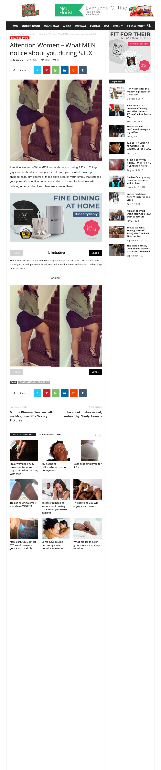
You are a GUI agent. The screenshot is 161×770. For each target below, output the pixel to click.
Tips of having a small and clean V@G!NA (23, 504)
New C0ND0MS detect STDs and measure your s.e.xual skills (23, 545)
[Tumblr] (83, 70)
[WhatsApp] (55, 70)
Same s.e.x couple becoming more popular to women (53, 545)
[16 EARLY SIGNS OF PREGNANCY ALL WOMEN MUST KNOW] (116, 148)
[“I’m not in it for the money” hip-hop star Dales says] (116, 93)
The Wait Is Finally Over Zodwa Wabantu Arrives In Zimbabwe (139, 248)
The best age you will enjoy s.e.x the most (86, 504)
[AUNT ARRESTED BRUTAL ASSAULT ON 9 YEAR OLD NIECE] (116, 164)
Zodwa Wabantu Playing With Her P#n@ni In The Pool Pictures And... (138, 232)
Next (94, 252)
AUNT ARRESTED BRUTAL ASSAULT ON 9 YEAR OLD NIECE (139, 163)
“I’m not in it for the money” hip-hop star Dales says (138, 91)
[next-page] (100, 435)
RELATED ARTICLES (23, 434)
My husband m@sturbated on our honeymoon (54, 467)
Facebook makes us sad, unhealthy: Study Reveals (83, 414)
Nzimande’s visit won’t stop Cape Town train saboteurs (139, 213)
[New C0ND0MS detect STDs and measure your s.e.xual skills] (24, 528)
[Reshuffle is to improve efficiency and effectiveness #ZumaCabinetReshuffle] (116, 110)
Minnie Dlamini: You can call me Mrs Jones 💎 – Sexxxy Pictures (31, 416)
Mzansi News (51, 25)
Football (80, 25)
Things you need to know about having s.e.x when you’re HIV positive (55, 508)
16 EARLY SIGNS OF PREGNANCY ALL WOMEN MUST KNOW (139, 146)
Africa (67, 25)
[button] (149, 26)
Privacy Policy (136, 25)
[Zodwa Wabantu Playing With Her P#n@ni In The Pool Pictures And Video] (116, 232)
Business (95, 25)
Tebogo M (18, 59)
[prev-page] (95, 435)
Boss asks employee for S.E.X (87, 465)
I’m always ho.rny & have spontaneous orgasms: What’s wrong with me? (24, 469)
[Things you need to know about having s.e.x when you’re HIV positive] (56, 489)
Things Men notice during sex (34, 382)
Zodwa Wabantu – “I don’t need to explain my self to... (139, 129)
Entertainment (31, 25)
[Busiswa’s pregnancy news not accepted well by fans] (116, 181)
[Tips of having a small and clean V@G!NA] (24, 489)
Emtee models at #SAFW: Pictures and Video (138, 196)
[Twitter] (37, 70)
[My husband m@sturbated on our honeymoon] (56, 450)
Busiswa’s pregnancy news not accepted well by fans (138, 180)
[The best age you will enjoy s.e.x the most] (87, 489)
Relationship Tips (27, 34)
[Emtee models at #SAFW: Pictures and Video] (116, 198)
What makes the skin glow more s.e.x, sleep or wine (86, 545)
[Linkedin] (65, 70)
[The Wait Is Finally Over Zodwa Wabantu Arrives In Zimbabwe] (116, 250)
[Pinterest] (46, 70)
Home (15, 25)
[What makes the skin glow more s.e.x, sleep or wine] (87, 528)
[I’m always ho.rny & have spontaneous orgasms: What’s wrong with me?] (24, 450)
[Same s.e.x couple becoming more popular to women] (56, 528)
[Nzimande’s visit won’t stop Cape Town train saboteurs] (116, 215)
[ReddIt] (74, 70)
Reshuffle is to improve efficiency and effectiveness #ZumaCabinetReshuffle (139, 111)
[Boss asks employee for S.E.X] (87, 450)
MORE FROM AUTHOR (49, 434)
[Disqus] (55, 607)
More (116, 25)
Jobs (106, 25)
